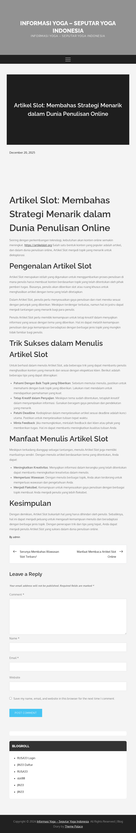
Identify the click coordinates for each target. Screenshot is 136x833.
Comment (16, 594)
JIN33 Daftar (25, 765)
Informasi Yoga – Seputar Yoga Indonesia (63, 821)
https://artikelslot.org (38, 245)
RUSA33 (22, 771)
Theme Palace (74, 826)
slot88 (21, 778)
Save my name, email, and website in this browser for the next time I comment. (64, 698)
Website (14, 677)
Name (14, 638)
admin (16, 537)
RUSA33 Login (26, 758)
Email (14, 658)
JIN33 (20, 785)
